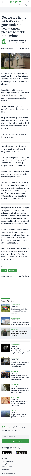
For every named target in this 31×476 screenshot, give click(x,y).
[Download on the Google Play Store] (22, 452)
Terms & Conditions (7, 461)
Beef (11, 5)
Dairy (15, 5)
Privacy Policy (6, 464)
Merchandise (5, 469)
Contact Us (5, 458)
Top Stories (4, 5)
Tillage (26, 5)
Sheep (20, 5)
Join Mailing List (15, 441)
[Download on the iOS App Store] (8, 452)
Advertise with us (7, 466)
